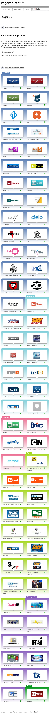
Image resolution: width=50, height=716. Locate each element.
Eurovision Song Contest (10, 311)
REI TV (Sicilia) (31, 648)
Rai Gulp (29, 190)
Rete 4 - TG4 (6, 379)
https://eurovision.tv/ (7, 52)
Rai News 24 (30, 311)
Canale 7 (29, 612)
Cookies (36, 712)
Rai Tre (5, 105)
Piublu (4, 629)
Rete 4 (28, 122)
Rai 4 (4, 156)
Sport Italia (30, 521)
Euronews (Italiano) (32, 413)
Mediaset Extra (31, 258)
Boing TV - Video (31, 432)
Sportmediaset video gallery (10, 521)
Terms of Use (17, 712)
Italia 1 (5, 122)
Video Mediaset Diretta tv (10, 139)
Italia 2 (28, 241)
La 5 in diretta (6, 258)
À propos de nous (6, 712)
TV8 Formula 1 (7, 572)
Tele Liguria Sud (7, 665)
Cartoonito (6, 468)
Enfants (27, 9)
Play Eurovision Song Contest (14, 68)
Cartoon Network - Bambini (34, 449)
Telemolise (30, 665)
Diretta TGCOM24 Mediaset (11, 328)
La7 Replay (6, 224)
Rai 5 (28, 156)
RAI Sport (5, 487)
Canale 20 (29, 292)
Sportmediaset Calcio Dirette (11, 504)
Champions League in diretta (35, 538)
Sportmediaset (31, 504)
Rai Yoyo (5, 432)
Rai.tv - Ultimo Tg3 (32, 362)
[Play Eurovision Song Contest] (7, 17)
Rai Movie (5, 190)
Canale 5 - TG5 (31, 379)
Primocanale (6, 648)
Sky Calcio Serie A (32, 555)
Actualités (17, 9)
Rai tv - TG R (6, 396)
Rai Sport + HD (31, 487)
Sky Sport (5, 555)
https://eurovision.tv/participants (15, 47)
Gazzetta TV (6, 612)
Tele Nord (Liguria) (8, 682)
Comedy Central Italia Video (10, 275)
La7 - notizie (30, 396)
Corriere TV (6, 345)
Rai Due (29, 88)
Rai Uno (5, 88)
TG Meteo (6, 413)
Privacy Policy (27, 712)
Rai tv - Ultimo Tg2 (8, 362)
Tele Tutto (5, 701)
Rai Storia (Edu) (31, 173)
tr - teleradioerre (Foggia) (34, 682)
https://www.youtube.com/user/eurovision (14, 55)
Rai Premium (6, 207)
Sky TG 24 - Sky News (33, 328)
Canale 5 (29, 105)
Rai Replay (6, 173)
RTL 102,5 (6, 292)
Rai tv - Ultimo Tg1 (32, 345)
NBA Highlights (31, 591)
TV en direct (6, 9)
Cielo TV (29, 224)
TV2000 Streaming (32, 275)
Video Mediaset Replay (33, 139)
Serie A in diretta (7, 538)
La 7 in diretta (30, 207)
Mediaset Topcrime (8, 241)
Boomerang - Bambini (9, 449)
